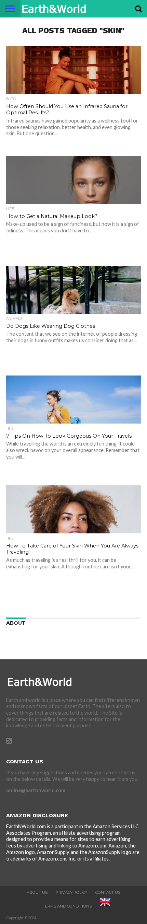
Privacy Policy (71, 892)
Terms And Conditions (67, 906)
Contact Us (107, 892)
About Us (37, 892)
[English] (105, 906)
